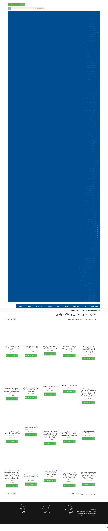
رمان (95, 245)
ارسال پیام (23, 512)
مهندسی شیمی (91, 65)
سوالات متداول (46, 507)
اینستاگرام (23, 508)
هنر (95, 13)
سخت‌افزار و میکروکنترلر (88, 200)
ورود (16, 1)
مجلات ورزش (91, 295)
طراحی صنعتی (91, 67)
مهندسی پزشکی (91, 63)
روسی (93, 153)
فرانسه (93, 145)
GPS (93, 100)
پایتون (93, 174)
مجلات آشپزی (91, 297)
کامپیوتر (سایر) (91, 209)
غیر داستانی (93, 252)
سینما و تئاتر (92, 26)
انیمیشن (93, 22)
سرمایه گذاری (92, 237)
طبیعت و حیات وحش (90, 229)
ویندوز (93, 182)
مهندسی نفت (91, 77)
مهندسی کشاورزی (90, 79)
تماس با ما (70, 513)
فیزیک (93, 108)
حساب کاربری (46, 512)
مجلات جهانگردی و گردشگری (87, 280)
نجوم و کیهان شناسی (89, 110)
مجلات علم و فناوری (89, 278)
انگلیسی (93, 143)
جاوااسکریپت (91, 169)
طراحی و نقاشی (91, 18)
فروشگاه (71, 512)
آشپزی (94, 225)
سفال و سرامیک (91, 46)
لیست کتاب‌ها (70, 511)
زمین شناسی (91, 118)
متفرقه (94, 254)
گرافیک (93, 20)
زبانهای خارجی (92, 141)
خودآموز (94, 227)
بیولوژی (93, 114)
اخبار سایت (70, 508)
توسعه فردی (93, 250)
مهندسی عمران (91, 54)
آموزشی (94, 241)
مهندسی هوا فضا (90, 61)
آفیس (93, 165)
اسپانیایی (93, 149)
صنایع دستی (93, 32)
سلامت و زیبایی (92, 219)
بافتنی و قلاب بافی (90, 40)
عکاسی (93, 16)
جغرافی (93, 120)
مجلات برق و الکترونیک (89, 282)
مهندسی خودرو (91, 71)
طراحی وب (92, 167)
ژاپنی (93, 157)
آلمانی (93, 147)
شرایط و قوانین (46, 509)
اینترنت (94, 239)
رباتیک (93, 69)
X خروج (106, 525)
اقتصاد (93, 126)
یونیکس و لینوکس (90, 194)
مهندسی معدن (91, 85)
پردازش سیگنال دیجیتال (89, 98)
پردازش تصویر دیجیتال (89, 192)
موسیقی (93, 24)
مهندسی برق (91, 59)
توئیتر (24, 511)
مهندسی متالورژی (90, 83)
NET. (93, 180)
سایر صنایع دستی (90, 48)
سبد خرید (47, 511)
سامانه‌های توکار (91, 202)
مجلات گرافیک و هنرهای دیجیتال (86, 266)
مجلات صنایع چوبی (90, 258)
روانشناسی (92, 135)
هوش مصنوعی (91, 190)
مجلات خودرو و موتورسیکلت (87, 284)
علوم (95, 104)
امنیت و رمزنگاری (90, 188)
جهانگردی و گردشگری (90, 213)
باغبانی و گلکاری (92, 211)
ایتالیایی (93, 151)
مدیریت (94, 235)
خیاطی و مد (92, 38)
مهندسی (94, 50)
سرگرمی (94, 243)
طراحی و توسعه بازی (89, 178)
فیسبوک (23, 509)
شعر (94, 28)
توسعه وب (92, 176)
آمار (94, 128)
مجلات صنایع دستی (90, 262)
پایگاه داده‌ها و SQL (90, 186)
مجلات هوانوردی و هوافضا (88, 274)
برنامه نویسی (91, 172)
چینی (94, 155)
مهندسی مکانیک (91, 57)
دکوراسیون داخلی (91, 221)
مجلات (94, 256)
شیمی (93, 112)
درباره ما (71, 507)
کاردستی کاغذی (91, 44)
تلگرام (24, 507)
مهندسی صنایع (91, 73)
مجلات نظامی (91, 289)
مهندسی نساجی (91, 89)
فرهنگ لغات (92, 137)
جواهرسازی (92, 36)
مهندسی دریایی (91, 87)
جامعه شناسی (91, 133)
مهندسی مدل (91, 91)
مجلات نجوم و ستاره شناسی (87, 276)
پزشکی (93, 116)
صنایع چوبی (92, 34)
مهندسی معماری (90, 52)
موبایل (93, 198)
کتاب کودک (93, 248)
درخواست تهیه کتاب (68, 509)
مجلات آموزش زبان (90, 299)
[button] (87, 359)
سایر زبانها (92, 159)
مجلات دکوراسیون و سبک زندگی (86, 268)
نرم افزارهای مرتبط (45, 508)
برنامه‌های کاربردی (90, 204)
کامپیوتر (94, 161)
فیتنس (94, 217)
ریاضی (93, 106)
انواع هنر (93, 30)
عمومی (93, 139)
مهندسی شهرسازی (90, 75)
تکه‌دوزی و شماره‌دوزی (89, 42)
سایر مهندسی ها (91, 102)
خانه (99, 310)
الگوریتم (93, 196)
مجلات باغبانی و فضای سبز (88, 270)
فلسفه (93, 131)
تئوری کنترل (92, 94)
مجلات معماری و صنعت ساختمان (86, 272)
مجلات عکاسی (91, 264)
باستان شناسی (91, 124)
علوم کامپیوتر (91, 206)
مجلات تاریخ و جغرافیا (89, 293)
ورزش (94, 215)
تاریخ (94, 122)
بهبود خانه (93, 223)
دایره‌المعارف (92, 233)
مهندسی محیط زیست (89, 81)
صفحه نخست (92, 11)
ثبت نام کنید (10, 1)
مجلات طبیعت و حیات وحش (87, 301)
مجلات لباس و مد (90, 260)
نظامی (94, 231)
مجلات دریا (92, 291)
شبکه (93, 184)
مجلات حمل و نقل (90, 287)
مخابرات (93, 96)
